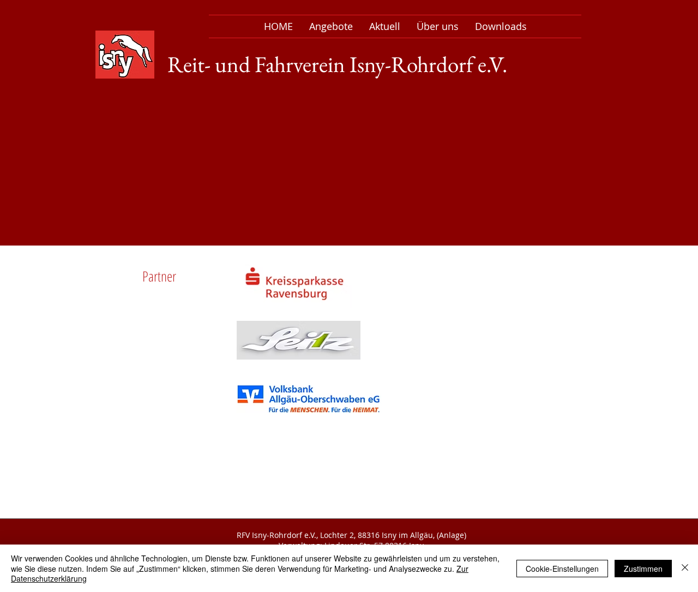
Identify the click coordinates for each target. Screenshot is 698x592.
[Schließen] (684, 568)
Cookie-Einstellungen (562, 568)
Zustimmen (643, 568)
